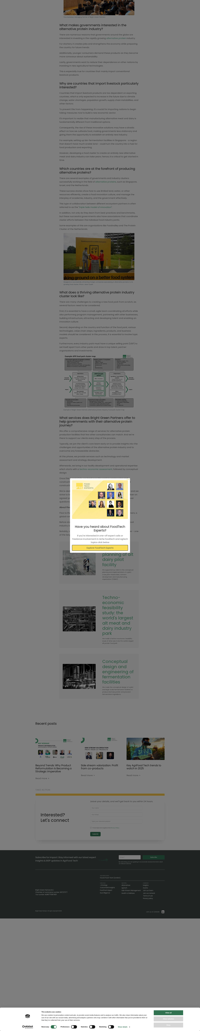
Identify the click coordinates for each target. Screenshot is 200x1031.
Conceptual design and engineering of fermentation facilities (118, 672)
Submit (95, 834)
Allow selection (168, 1019)
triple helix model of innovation (95, 207)
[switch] (74, 1026)
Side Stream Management (131, 890)
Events (145, 888)
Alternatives (126, 885)
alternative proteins (105, 181)
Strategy (104, 885)
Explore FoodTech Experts (100, 547)
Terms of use (148, 896)
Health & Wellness (128, 893)
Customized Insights (107, 888)
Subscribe (153, 857)
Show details (122, 1027)
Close (128, 479)
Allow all (168, 1013)
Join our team (148, 890)
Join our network (149, 893)
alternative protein (116, 38)
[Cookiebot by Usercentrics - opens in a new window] (28, 1026)
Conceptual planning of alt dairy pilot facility (117, 557)
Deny (168, 1025)
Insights (146, 885)
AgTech (124, 888)
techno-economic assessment (95, 469)
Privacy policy (148, 898)
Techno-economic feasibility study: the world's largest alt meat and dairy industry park (117, 615)
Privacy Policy (115, 828)
